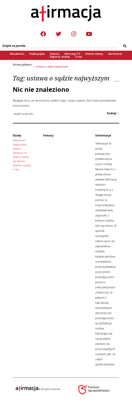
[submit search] (124, 46)
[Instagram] (73, 33)
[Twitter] (58, 33)
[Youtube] (89, 33)
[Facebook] (43, 33)
